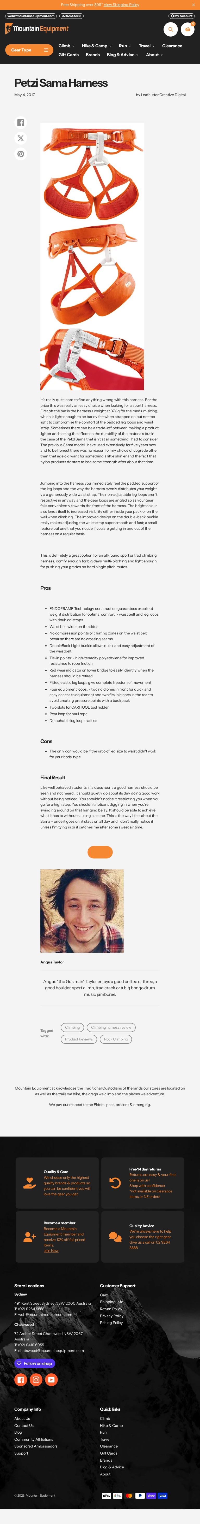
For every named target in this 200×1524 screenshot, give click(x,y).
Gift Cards (108, 1453)
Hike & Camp (111, 1425)
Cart (104, 1295)
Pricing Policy (111, 1322)
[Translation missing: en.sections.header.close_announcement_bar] (193, 5)
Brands (106, 1460)
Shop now (100, 852)
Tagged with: (46, 1033)
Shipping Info (111, 1301)
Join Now (51, 1250)
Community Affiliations (33, 1439)
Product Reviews (79, 1039)
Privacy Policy (112, 1316)
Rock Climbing (116, 1039)
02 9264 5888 (71, 16)
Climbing (72, 1027)
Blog (18, 1432)
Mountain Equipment (40, 1495)
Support (21, 1453)
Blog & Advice (112, 1467)
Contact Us (24, 1425)
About (105, 1474)
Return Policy (111, 1309)
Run (103, 1432)
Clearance (109, 1446)
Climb (105, 1418)
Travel (105, 1439)
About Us (22, 1418)
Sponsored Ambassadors (36, 1446)
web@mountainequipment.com (31, 16)
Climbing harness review (111, 1027)
